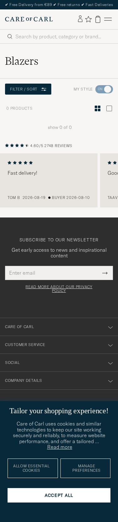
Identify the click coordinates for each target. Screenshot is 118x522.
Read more (59, 447)
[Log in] (80, 19)
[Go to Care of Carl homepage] (29, 19)
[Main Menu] (108, 19)
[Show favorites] (88, 19)
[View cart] (97, 19)
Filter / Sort (23, 89)
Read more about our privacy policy (58, 289)
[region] (59, 180)
